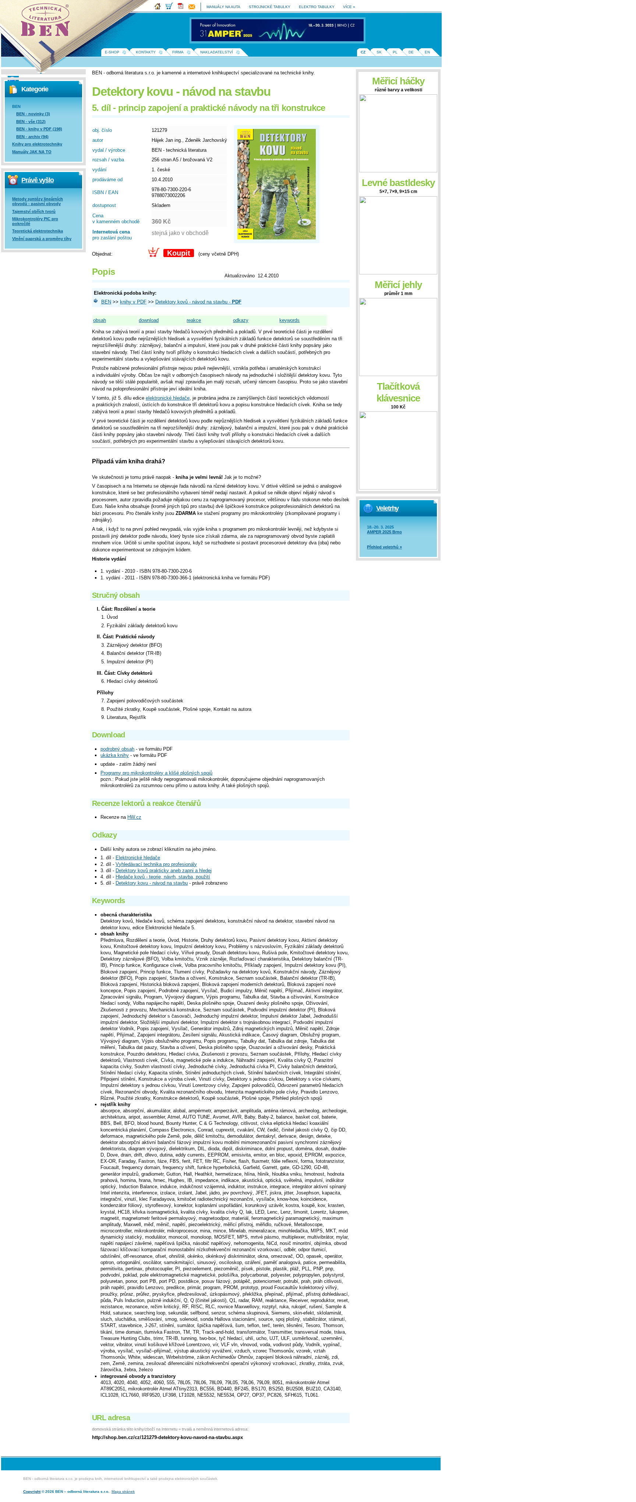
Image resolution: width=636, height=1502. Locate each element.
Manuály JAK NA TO (32, 152)
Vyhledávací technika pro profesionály (156, 864)
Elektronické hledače (138, 857)
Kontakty (146, 52)
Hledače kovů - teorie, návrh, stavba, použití (163, 877)
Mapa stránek (123, 1491)
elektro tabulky (317, 7)
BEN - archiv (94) (32, 136)
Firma (178, 52)
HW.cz (134, 817)
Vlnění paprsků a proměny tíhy (41, 238)
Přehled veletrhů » (384, 547)
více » (349, 7)
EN (427, 52)
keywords (289, 320)
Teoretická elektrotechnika (37, 231)
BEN (106, 302)
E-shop (112, 52)
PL (395, 52)
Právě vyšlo (37, 180)
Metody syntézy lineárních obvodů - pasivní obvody (37, 201)
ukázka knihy (114, 755)
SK (379, 52)
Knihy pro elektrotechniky (37, 144)
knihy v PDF (133, 302)
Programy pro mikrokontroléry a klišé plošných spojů (156, 773)
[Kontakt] (193, 8)
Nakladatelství (216, 52)
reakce (194, 320)
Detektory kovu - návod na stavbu (152, 883)
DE (411, 52)
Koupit (178, 253)
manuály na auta (223, 7)
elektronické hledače (168, 398)
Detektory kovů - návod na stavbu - (198, 302)
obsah (99, 320)
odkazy (240, 320)
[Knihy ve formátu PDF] (182, 8)
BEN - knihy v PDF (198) (39, 129)
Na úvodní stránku (48, 22)
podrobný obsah (117, 749)
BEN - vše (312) (31, 121)
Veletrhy (387, 508)
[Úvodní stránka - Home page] (159, 8)
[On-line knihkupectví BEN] (171, 8)
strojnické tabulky (269, 7)
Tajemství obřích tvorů (34, 211)
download (149, 320)
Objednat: (102, 254)
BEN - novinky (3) (33, 114)
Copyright (31, 1491)
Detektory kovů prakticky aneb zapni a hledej (164, 870)
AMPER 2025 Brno (384, 532)
